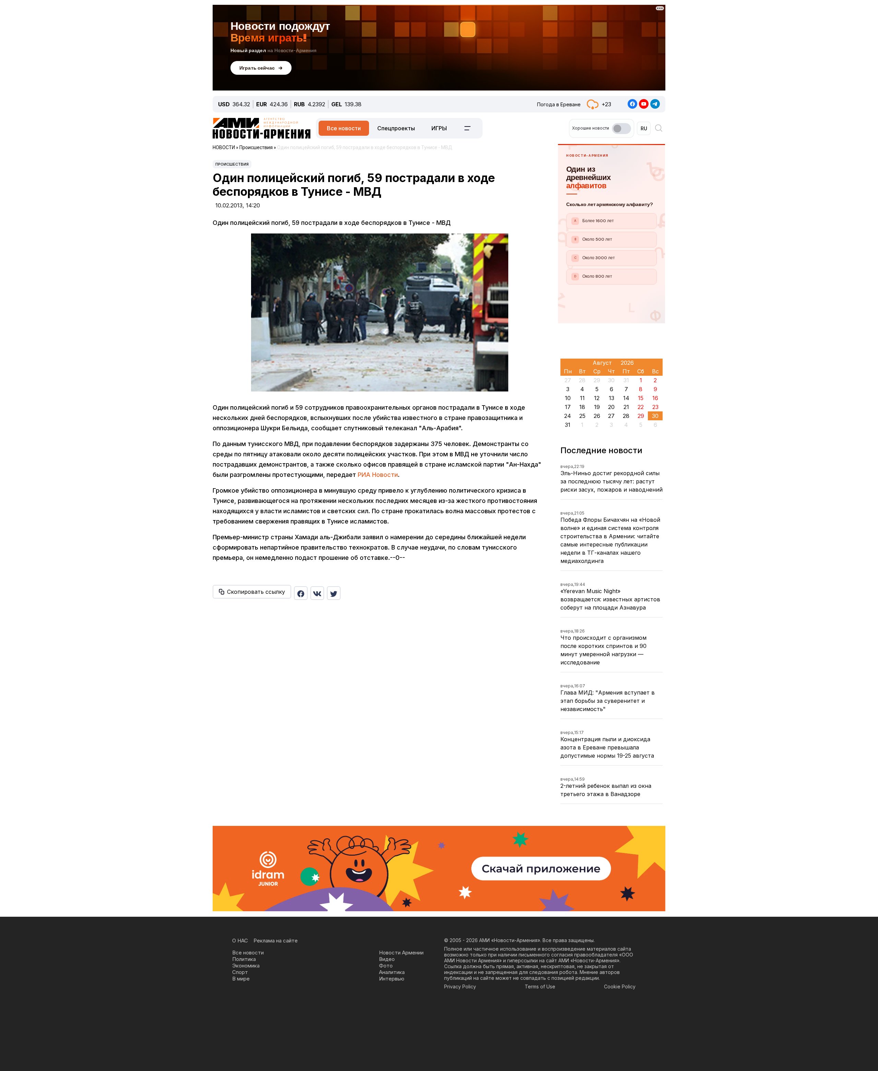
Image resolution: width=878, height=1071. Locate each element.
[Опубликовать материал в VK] (317, 593)
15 (640, 398)
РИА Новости (378, 474)
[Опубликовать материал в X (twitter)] (333, 593)
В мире (241, 978)
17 (568, 407)
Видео (387, 959)
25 (582, 415)
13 (611, 398)
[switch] (621, 128)
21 (626, 407)
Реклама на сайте (275, 940)
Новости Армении (401, 952)
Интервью (391, 978)
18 (582, 407)
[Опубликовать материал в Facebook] (300, 593)
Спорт (240, 972)
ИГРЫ (439, 128)
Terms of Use (540, 986)
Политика (244, 959)
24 (567, 415)
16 (655, 398)
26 (597, 415)
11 (582, 398)
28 (626, 415)
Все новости (344, 128)
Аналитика (392, 972)
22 (641, 407)
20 (611, 407)
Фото (386, 965)
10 (568, 398)
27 (611, 415)
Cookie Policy (620, 986)
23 (655, 407)
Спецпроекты (396, 128)
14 (626, 398)
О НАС (240, 940)
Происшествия (232, 164)
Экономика (246, 965)
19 (597, 407)
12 (597, 398)
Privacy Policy (460, 986)
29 (641, 415)
